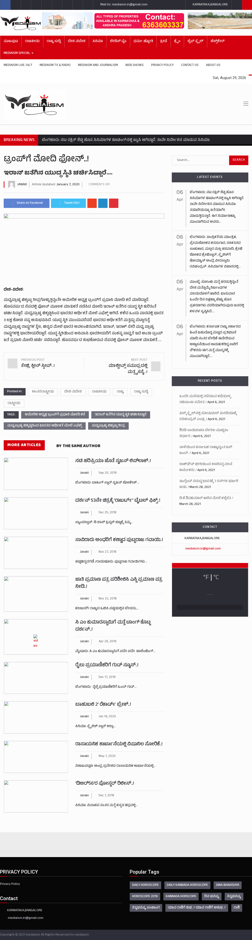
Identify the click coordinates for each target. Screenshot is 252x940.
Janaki (22, 185)
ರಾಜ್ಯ (120, 392)
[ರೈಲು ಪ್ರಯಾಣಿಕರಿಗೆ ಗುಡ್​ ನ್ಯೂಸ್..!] (36, 678)
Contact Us (190, 65)
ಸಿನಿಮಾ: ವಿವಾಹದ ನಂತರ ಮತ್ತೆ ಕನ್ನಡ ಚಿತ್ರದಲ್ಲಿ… (106, 805)
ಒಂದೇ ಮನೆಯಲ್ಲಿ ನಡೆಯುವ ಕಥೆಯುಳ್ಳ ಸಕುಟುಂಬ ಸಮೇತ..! (205, 399)
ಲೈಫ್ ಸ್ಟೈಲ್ (196, 41)
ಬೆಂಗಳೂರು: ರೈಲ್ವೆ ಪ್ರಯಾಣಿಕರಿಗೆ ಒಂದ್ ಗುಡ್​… (106, 687)
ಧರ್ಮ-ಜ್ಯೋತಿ (143, 41)
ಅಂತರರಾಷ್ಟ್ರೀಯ (43, 392)
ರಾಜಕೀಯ (99, 392)
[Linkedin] (103, 203)
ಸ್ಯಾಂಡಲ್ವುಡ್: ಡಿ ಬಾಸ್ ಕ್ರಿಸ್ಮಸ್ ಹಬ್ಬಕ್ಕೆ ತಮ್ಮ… (104, 522)
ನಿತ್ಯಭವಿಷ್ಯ (234, 896)
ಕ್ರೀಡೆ (163, 41)
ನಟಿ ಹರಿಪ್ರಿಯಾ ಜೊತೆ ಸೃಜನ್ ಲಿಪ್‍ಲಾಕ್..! (113, 461)
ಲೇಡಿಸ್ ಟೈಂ (118, 41)
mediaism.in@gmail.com (203, 549)
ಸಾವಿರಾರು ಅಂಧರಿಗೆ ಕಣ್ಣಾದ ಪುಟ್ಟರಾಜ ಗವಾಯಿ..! (119, 540)
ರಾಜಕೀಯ (32, 41)
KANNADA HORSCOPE (181, 896)
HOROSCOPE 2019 (145, 896)
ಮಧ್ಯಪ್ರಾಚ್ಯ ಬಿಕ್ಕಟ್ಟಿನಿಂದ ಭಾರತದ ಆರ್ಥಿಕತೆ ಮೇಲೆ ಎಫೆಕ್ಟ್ (44, 426)
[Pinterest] (113, 203)
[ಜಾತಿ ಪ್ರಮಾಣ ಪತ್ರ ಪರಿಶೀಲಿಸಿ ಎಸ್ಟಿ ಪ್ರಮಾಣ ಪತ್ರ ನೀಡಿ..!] (36, 594)
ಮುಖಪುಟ (11, 41)
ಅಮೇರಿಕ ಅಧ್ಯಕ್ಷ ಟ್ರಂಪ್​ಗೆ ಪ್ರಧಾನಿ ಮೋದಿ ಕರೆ (55, 415)
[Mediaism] (21, 22)
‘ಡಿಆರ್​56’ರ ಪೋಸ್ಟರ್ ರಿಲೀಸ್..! (104, 784)
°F (206, 578)
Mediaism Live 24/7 (18, 65)
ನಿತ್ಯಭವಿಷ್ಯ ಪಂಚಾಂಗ (146, 908)
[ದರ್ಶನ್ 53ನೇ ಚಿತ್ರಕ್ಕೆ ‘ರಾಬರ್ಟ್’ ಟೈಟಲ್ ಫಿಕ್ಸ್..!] (36, 513)
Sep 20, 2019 (108, 473)
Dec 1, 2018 (106, 796)
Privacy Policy (162, 65)
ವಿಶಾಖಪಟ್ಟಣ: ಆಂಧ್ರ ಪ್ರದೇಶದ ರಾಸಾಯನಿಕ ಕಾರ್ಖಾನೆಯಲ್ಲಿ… (115, 766)
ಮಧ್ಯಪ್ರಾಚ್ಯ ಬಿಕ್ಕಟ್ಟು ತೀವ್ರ (108, 426)
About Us (213, 65)
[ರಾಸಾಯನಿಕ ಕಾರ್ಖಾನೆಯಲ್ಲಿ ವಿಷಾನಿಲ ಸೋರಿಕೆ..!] (36, 757)
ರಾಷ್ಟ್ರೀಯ (14, 403)
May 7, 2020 (107, 756)
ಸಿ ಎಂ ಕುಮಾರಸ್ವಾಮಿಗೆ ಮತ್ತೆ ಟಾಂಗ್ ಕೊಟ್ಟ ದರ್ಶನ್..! (112, 626)
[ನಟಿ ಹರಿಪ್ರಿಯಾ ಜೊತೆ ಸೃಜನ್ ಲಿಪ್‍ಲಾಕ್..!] (36, 474)
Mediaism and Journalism (98, 65)
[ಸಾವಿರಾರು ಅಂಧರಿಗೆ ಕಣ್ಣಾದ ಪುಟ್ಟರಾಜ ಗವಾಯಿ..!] (36, 553)
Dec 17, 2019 (107, 677)
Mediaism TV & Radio (55, 65)
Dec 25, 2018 (107, 513)
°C (216, 578)
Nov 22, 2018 (108, 599)
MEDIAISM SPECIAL (17, 53)
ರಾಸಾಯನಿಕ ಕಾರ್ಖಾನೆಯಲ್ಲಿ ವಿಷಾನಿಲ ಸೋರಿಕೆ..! (118, 744)
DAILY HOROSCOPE (145, 885)
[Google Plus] (92, 203)
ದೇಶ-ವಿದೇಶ (76, 41)
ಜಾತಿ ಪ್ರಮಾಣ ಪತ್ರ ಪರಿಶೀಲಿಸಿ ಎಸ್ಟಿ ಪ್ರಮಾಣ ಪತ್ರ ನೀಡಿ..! (118, 583)
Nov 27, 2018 (107, 552)
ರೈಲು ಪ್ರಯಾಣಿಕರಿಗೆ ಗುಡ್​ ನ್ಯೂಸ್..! (106, 665)
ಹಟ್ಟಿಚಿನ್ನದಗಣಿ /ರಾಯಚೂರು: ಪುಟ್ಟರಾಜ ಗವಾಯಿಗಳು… (111, 562)
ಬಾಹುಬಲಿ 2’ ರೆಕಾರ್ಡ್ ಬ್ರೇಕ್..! (103, 705)
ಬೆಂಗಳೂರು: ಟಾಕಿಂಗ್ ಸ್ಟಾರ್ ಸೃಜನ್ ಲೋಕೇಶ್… (107, 483)
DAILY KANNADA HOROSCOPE (187, 885)
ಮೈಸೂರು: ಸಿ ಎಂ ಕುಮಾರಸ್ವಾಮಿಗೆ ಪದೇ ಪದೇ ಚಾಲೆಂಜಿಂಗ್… (115, 651)
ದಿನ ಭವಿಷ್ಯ (211, 896)
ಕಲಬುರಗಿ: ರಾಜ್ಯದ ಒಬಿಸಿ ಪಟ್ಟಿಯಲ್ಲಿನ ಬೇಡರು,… (107, 608)
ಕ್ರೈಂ (177, 41)
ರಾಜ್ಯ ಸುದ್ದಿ (54, 41)
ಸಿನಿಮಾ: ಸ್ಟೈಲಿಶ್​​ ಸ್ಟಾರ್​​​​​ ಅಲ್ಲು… (95, 726)
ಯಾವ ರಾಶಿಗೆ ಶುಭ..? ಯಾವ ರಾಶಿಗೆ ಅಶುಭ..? (197, 908)
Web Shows (134, 65)
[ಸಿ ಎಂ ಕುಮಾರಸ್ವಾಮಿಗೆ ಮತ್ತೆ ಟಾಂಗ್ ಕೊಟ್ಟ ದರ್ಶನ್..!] (36, 637)
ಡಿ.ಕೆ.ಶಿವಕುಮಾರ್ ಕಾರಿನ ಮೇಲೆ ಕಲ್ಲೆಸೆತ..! (206, 498)
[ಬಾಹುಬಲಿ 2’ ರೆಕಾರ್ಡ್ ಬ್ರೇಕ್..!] (36, 717)
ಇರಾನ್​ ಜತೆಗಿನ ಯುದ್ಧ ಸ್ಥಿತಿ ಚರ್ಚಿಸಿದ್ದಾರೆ (120, 415)
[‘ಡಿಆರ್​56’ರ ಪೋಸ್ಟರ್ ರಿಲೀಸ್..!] (36, 796)
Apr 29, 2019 (107, 641)
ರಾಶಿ (237, 908)
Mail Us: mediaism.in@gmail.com (123, 5)
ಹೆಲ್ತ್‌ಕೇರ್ (218, 41)
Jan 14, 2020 (107, 717)
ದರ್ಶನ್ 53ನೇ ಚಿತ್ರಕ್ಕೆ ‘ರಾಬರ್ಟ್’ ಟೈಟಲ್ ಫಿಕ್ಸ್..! (117, 501)
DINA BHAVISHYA (227, 885)
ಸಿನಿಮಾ (98, 41)
